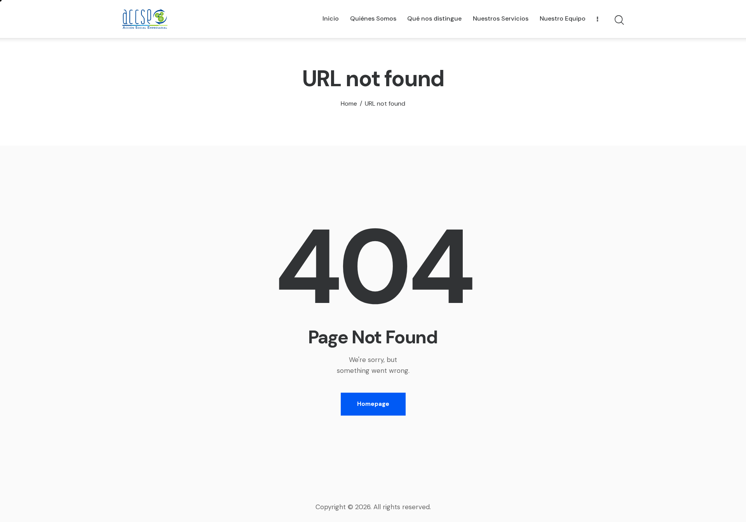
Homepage (373, 404)
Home (349, 104)
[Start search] (619, 20)
